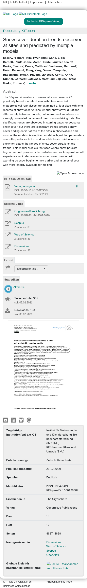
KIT (5, 2)
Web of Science (24, 234)
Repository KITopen (19, 31)
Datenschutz (55, 2)
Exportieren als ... (30, 268)
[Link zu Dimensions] (7, 248)
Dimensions (21, 246)
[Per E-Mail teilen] (6, 419)
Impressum (37, 2)
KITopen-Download (17, 178)
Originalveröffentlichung (29, 211)
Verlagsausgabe (24, 186)
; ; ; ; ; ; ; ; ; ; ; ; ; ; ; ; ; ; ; (40, 70)
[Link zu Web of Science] (7, 236)
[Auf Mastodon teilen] (29, 419)
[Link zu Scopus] (7, 224)
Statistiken (11, 279)
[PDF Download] (7, 188)
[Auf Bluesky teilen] (22, 419)
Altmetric (18, 287)
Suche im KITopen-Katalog (43, 21)
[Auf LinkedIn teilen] (14, 419)
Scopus (19, 222)
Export (8, 260)
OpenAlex (52, 554)
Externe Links (13, 203)
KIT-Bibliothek (19, 2)
